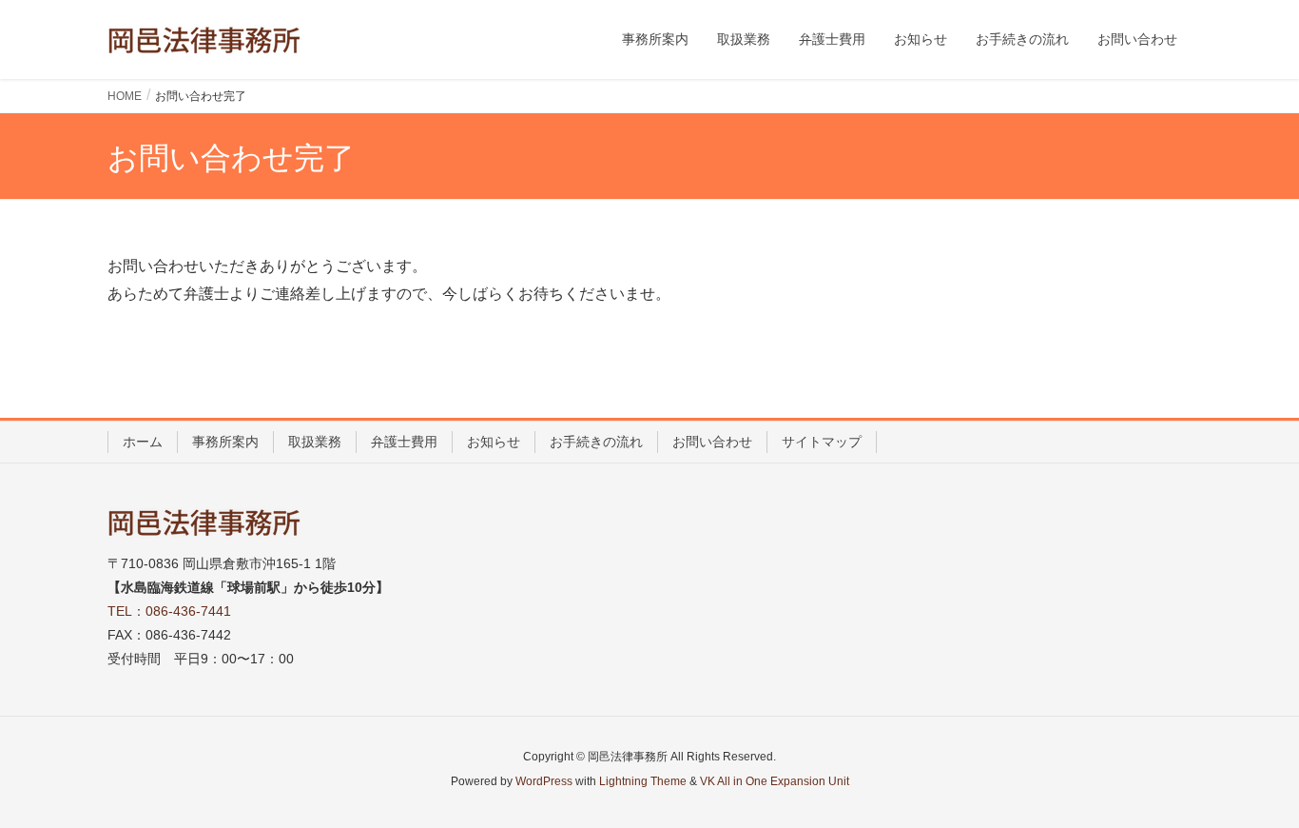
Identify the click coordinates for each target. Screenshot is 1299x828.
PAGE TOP (1251, 786)
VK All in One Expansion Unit (774, 781)
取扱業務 (314, 441)
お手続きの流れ (596, 441)
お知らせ (493, 441)
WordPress (543, 781)
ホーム (143, 441)
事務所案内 (225, 441)
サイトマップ (822, 441)
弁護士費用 (404, 441)
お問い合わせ (712, 441)
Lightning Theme (643, 781)
